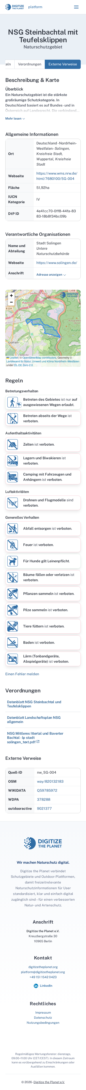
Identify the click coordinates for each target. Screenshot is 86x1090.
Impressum (43, 1012)
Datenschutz (43, 1017)
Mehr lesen (13, 118)
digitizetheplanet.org (43, 967)
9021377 (44, 808)
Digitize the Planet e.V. (49, 1082)
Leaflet (13, 357)
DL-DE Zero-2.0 (23, 365)
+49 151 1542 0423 (43, 977)
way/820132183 (50, 781)
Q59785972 (47, 790)
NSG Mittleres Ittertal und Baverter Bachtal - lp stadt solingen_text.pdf (35, 737)
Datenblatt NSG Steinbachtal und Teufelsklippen (34, 704)
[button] (76, 7)
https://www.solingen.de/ (56, 263)
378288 (43, 799)
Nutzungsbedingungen (43, 1022)
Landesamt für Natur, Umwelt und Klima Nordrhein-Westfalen (42, 361)
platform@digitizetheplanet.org (43, 972)
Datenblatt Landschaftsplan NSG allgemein (34, 720)
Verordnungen (29, 64)
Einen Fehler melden (22, 674)
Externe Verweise (63, 64)
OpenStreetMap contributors (39, 357)
